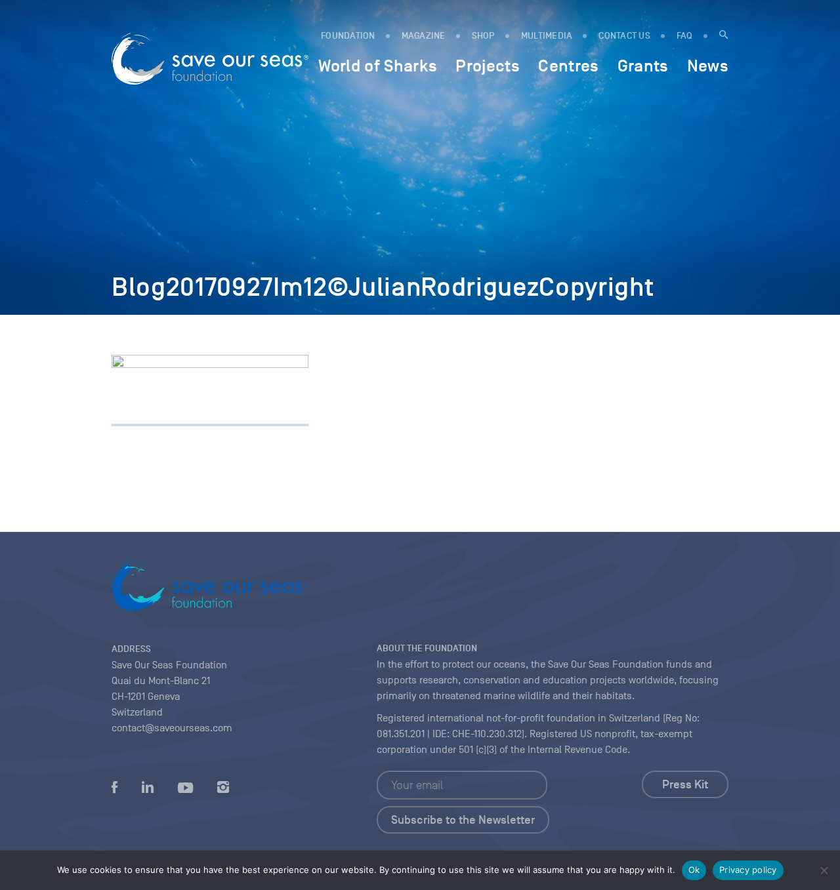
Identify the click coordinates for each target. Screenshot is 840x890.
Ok (694, 869)
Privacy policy (748, 869)
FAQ (685, 35)
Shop (483, 35)
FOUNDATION (348, 35)
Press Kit (685, 784)
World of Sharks (377, 65)
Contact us (624, 35)
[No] (823, 870)
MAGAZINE (424, 35)
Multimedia (547, 35)
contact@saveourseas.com (172, 728)
